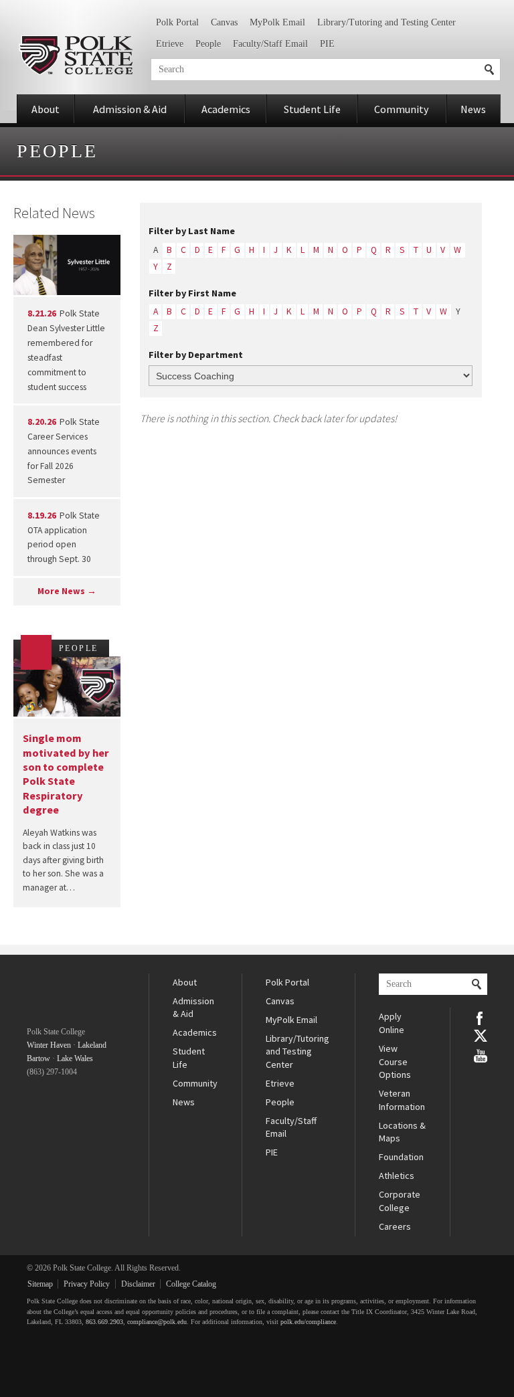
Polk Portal (177, 22)
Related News (54, 212)
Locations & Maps (402, 1132)
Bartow (38, 1058)
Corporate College (399, 1201)
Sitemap (40, 1284)
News (473, 109)
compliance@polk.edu (157, 1321)
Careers (395, 1226)
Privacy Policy (87, 1284)
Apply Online (391, 1023)
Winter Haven (49, 1045)
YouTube (480, 1054)
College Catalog (191, 1284)
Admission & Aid (130, 109)
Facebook (480, 1017)
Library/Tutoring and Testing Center (386, 22)
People (208, 44)
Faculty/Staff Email (270, 44)
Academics (225, 109)
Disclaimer (138, 1284)
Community (401, 109)
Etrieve (169, 44)
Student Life (312, 109)
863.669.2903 (104, 1321)
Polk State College (75, 55)
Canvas (224, 22)
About (45, 109)
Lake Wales (75, 1058)
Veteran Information (402, 1100)
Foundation (401, 1157)
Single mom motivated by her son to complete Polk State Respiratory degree (66, 773)
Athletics (396, 1176)
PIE (327, 44)
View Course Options (395, 1061)
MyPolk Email (277, 22)
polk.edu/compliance (308, 1321)
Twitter (480, 1035)
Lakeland (92, 1045)
